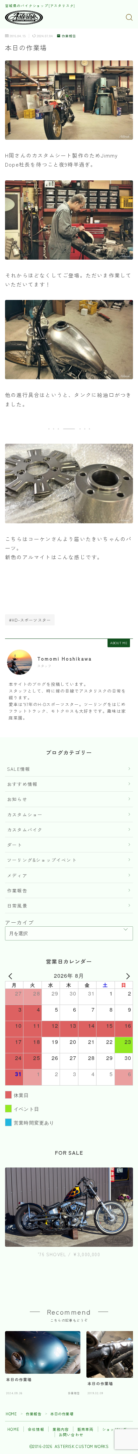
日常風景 (17, 905)
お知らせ (17, 799)
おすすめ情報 (22, 784)
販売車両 (85, 1429)
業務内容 (61, 1429)
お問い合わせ (71, 1434)
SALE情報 (18, 768)
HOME (11, 1413)
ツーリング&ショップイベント (42, 859)
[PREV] (11, 976)
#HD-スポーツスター (30, 620)
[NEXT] (126, 976)
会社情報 (36, 1429)
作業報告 (69, 36)
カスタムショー (25, 814)
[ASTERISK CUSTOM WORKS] (24, 17)
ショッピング (114, 1429)
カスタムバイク (25, 829)
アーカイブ (19, 922)
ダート (14, 844)
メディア (17, 875)
